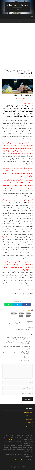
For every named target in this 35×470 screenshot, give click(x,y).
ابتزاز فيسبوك (29, 426)
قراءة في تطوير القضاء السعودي (24, 328)
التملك (21, 313)
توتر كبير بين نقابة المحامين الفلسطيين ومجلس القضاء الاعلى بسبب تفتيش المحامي (18, 338)
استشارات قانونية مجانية (17, 5)
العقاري (27, 315)
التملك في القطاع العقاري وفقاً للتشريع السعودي (19, 71)
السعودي (13, 313)
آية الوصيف (24, 76)
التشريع (27, 313)
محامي (10, 439)
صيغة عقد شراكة (28, 415)
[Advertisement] (17, 49)
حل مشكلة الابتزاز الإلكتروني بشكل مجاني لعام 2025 (17, 346)
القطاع (20, 315)
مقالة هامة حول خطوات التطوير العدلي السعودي (20, 322)
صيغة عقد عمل (28, 412)
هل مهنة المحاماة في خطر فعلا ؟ (22, 349)
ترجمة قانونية (29, 422)
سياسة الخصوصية (18, 459)
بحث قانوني (29, 419)
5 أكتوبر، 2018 (30, 76)
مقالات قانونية (26, 310)
